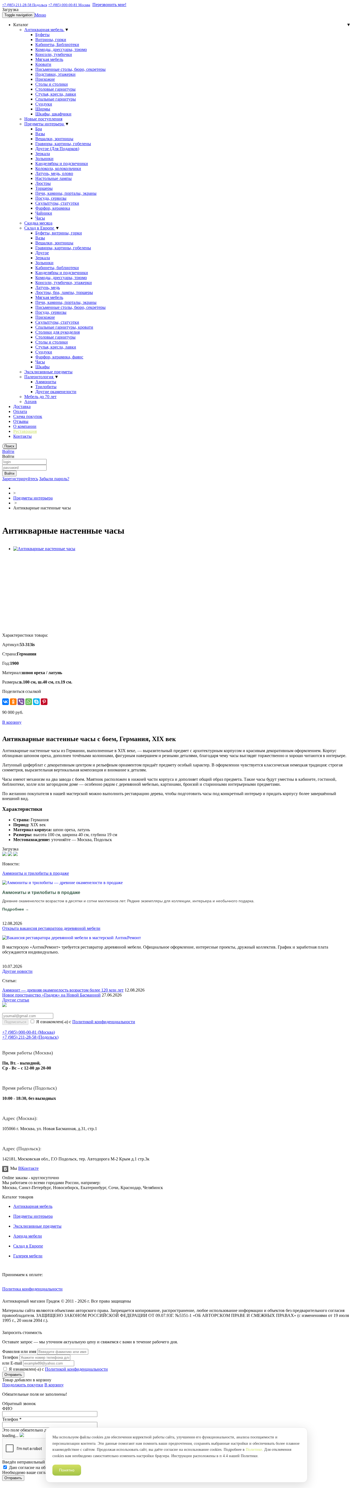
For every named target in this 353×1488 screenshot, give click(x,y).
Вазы (40, 133)
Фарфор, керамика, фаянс (59, 357)
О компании (24, 426)
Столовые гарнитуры (55, 89)
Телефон (10, 1357)
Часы (40, 218)
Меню (40, 15)
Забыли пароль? (54, 478)
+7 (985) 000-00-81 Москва (69, 5)
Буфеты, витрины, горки (58, 233)
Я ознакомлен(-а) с (85, 1021)
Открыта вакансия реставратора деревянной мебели (51, 928)
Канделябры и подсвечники (61, 163)
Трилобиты (46, 386)
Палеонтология (39, 376)
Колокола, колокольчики (58, 168)
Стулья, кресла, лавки (55, 94)
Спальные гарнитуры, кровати (64, 327)
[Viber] (21, 701)
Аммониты (45, 381)
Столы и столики (51, 84)
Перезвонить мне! (109, 4)
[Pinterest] (44, 701)
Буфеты (42, 34)
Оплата (20, 411)
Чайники (43, 213)
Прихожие (45, 79)
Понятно (66, 1470)
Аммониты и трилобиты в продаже (35, 873)
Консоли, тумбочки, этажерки (63, 282)
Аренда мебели (27, 1236)
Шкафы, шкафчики (53, 114)
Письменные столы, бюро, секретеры (70, 69)
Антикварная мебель (44, 29)
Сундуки (43, 104)
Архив (30, 401)
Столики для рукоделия (57, 332)
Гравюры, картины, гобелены (63, 143)
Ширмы (42, 109)
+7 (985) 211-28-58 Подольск (24, 5)
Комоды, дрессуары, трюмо (61, 49)
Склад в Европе (39, 228)
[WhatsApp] (28, 701)
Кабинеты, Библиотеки (57, 44)
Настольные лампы (53, 178)
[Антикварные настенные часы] (44, 548)
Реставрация (25, 431)
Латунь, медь (47, 287)
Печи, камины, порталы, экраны (66, 193)
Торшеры (44, 188)
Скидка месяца (38, 223)
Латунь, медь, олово (54, 173)
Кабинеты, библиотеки (57, 267)
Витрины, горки (50, 39)
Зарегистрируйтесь (20, 478)
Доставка (22, 406)
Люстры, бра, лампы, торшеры (64, 292)
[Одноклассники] (13, 701)
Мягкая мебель (49, 59)
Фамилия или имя (19, 1351)
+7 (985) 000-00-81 (28, 1032)
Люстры (43, 183)
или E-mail (12, 1363)
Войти (8, 451)
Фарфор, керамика (52, 208)
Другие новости (17, 971)
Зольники (44, 158)
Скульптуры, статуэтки (57, 203)
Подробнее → (15, 909)
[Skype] (36, 701)
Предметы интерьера (44, 123)
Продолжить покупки (22, 1384)
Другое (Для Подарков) (57, 148)
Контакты (22, 436)
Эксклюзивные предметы (48, 371)
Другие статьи (15, 1000)
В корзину (54, 1384)
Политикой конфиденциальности (103, 1021)
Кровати (43, 64)
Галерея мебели (27, 1256)
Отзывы (20, 421)
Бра (38, 128)
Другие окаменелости (55, 391)
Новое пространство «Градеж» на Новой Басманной (51, 995)
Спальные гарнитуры (55, 99)
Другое (42, 252)
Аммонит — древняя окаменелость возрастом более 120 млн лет (63, 990)
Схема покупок (27, 416)
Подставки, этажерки (55, 74)
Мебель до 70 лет (40, 396)
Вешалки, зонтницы (54, 138)
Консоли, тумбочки (53, 54)
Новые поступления (43, 119)
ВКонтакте (28, 1168)
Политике (254, 1450)
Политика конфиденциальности (32, 1289)
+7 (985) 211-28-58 (30, 1037)
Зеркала (42, 153)
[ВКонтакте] (5, 701)
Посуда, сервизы (50, 198)
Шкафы (42, 366)
